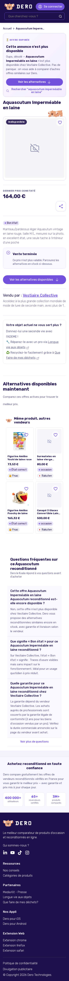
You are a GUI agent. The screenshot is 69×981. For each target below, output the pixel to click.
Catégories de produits (18, 875)
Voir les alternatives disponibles (31, 279)
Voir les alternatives (32, 81)
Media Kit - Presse (15, 892)
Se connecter (53, 6)
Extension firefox (14, 945)
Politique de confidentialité (20, 963)
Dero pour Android (14, 923)
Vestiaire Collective (40, 295)
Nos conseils (11, 870)
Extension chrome (14, 940)
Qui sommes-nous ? (16, 845)
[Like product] (60, 122)
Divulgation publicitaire (17, 969)
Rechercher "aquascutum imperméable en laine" (36, 91)
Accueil (7, 28)
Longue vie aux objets (17, 897)
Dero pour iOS (12, 919)
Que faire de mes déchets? (20, 902)
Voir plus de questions (34, 741)
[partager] (61, 206)
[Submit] (60, 16)
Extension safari (13, 950)
